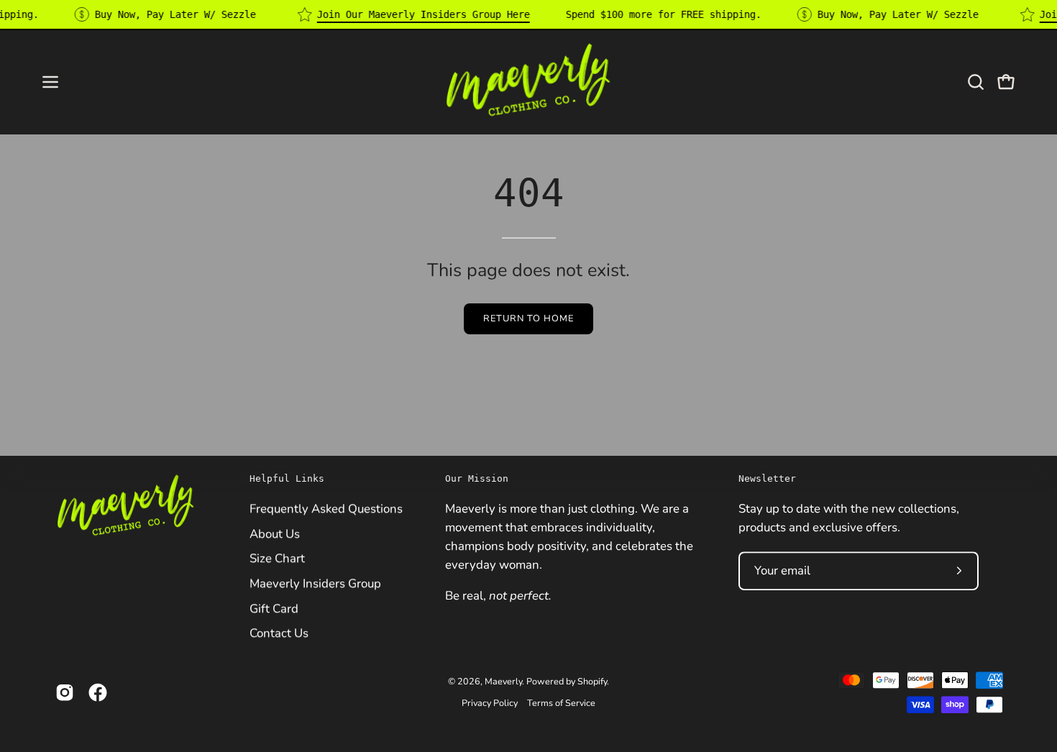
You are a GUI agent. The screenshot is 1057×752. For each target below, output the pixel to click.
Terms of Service (561, 703)
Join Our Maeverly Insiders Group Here (423, 14)
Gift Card (274, 608)
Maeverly (503, 681)
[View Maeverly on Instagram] (65, 692)
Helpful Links (287, 478)
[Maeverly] (528, 81)
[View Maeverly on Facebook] (98, 692)
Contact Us (279, 633)
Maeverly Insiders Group (315, 583)
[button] (976, 82)
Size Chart (277, 558)
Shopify (592, 681)
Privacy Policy (490, 703)
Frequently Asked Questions (326, 508)
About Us (275, 533)
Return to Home (528, 318)
